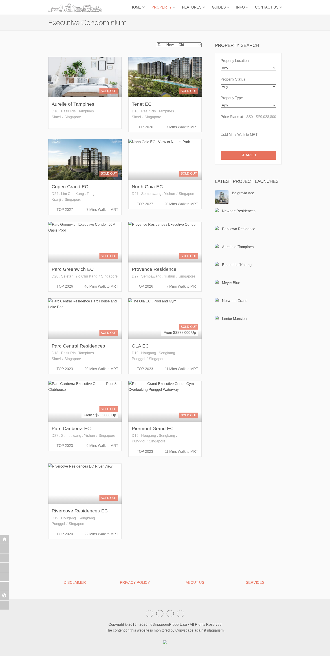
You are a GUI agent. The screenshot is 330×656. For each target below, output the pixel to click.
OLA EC (140, 345)
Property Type (232, 98)
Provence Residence (154, 269)
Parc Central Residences (78, 345)
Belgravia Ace (243, 193)
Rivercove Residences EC (80, 510)
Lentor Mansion (234, 319)
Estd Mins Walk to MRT (248, 134)
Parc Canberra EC (71, 428)
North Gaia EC (147, 186)
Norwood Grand (234, 301)
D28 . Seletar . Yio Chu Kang (74, 276)
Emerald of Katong (237, 265)
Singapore (72, 117)
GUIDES (219, 7)
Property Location (235, 61)
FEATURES (192, 7)
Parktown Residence (238, 229)
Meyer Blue (231, 283)
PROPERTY (162, 7)
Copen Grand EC (70, 186)
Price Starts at (248, 117)
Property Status (233, 79)
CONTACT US (267, 7)
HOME (135, 7)
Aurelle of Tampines (73, 104)
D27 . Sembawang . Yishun (153, 194)
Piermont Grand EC (153, 428)
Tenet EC (142, 104)
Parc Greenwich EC (73, 269)
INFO (240, 7)
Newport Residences (238, 211)
